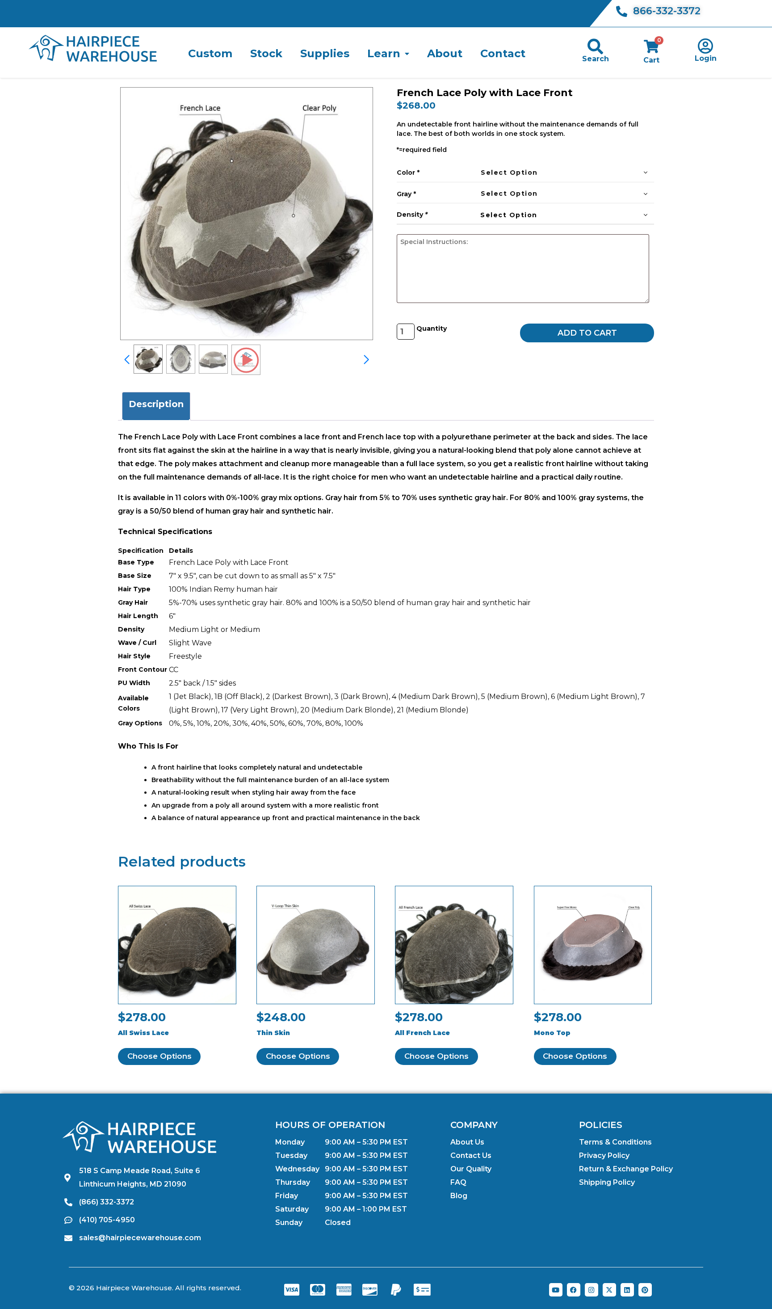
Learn (383, 53)
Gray (404, 194)
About (444, 53)
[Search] (595, 46)
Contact (502, 53)
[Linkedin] (627, 1289)
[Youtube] (555, 1289)
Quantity (431, 328)
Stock (266, 53)
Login (706, 58)
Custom (210, 53)
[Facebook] (573, 1289)
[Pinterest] (645, 1289)
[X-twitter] (609, 1289)
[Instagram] (591, 1289)
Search (595, 59)
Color (406, 172)
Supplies (324, 53)
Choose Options (159, 1056)
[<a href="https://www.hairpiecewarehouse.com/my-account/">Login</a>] (705, 46)
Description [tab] (156, 404)
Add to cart (587, 333)
